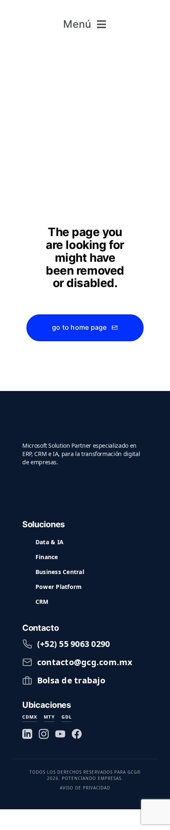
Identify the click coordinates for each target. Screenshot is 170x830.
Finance (46, 557)
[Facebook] (77, 734)
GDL (66, 717)
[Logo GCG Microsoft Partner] (85, 8)
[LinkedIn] (27, 734)
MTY (49, 717)
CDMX (29, 717)
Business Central (59, 572)
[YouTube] (60, 734)
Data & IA (49, 542)
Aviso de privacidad (85, 788)
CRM (42, 602)
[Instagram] (44, 734)
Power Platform (58, 587)
